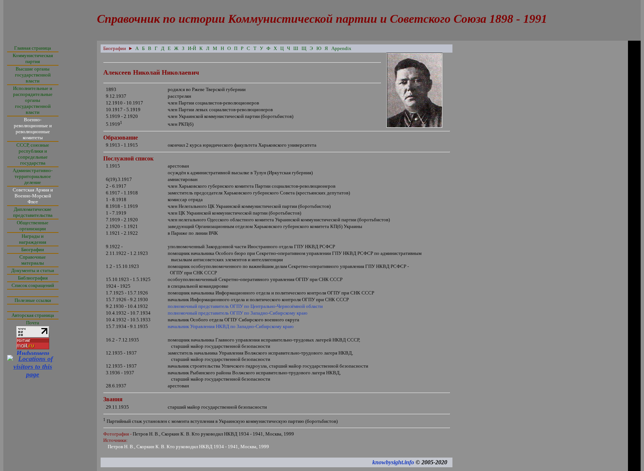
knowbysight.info (393, 462)
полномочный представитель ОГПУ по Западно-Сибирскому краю (237, 313)
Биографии (32, 249)
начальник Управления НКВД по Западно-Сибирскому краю (231, 326)
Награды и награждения (32, 239)
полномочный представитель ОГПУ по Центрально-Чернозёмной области (245, 306)
